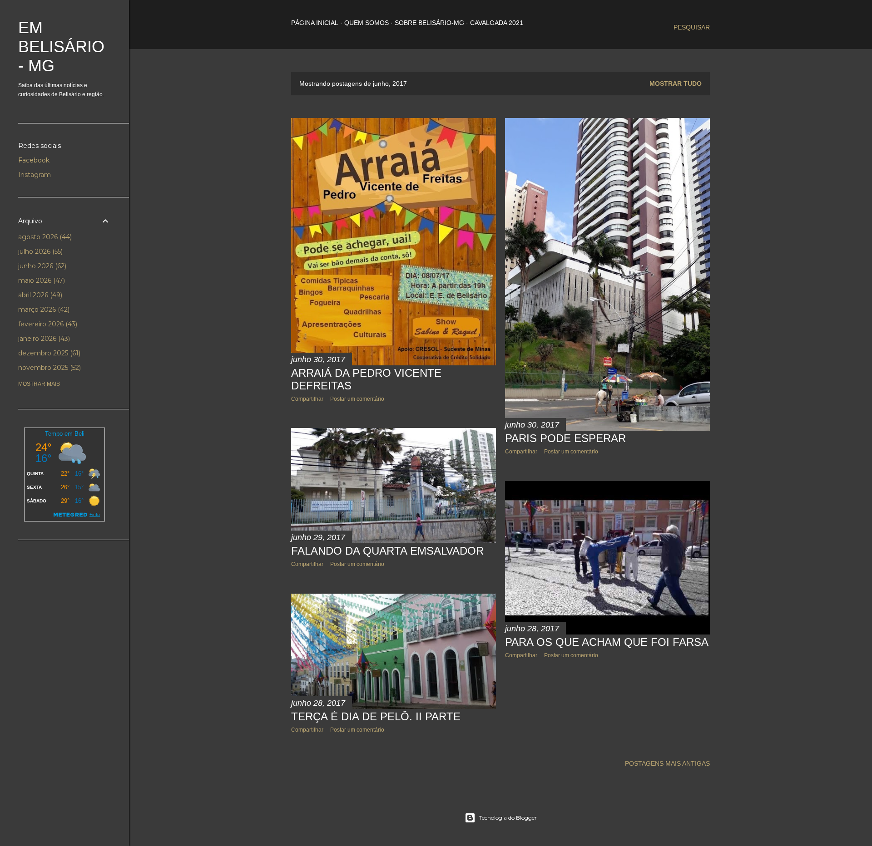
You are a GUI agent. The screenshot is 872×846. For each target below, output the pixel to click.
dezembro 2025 (48, 353)
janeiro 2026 (43, 338)
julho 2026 (39, 251)
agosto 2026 (44, 237)
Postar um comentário (357, 399)
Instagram (34, 175)
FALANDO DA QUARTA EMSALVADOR (387, 551)
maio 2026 (40, 280)
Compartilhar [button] (307, 399)
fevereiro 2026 (46, 324)
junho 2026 (41, 266)
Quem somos (366, 22)
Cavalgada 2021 (496, 22)
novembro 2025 (48, 368)
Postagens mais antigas (667, 763)
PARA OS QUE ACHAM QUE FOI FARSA (606, 642)
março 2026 (43, 309)
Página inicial (314, 22)
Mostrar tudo (675, 83)
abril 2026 (39, 295)
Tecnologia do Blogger (508, 817)
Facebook (34, 160)
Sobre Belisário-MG (429, 22)
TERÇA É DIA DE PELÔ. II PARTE (376, 716)
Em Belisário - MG (61, 46)
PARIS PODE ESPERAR (565, 438)
